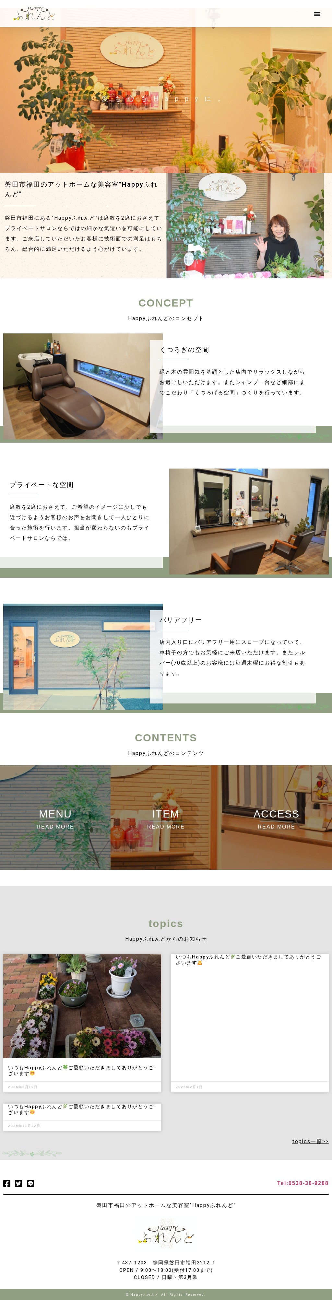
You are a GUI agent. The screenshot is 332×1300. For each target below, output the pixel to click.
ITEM (166, 814)
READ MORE (166, 827)
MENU (55, 814)
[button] (317, 13)
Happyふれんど (144, 1294)
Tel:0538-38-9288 (303, 1183)
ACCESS (277, 814)
